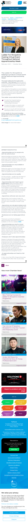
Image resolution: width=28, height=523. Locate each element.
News (20, 413)
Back (7, 265)
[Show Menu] (25, 3)
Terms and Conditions (14, 457)
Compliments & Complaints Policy (14, 475)
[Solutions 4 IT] (14, 379)
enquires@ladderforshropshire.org (11, 120)
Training (7, 408)
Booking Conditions (14, 465)
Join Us (14, 12)
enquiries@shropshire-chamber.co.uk (14, 429)
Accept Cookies (14, 512)
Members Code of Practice (14, 462)
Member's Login (14, 8)
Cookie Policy (14, 470)
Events (7, 402)
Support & (7, 414)
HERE (19, 221)
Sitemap (14, 477)
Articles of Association (14, 460)
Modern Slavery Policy (14, 472)
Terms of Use (14, 455)
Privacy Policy (14, 467)
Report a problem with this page (14, 390)
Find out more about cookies (9, 504)
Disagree (14, 519)
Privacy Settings (14, 516)
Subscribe (14, 449)
